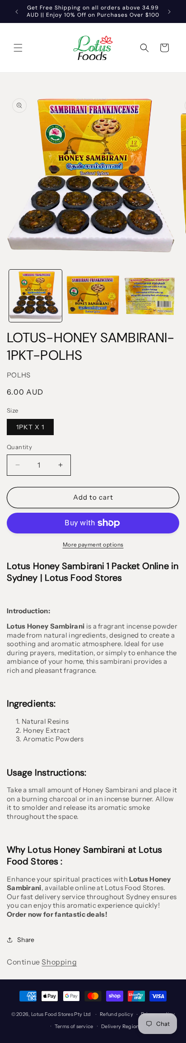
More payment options (93, 544)
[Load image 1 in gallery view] (35, 296)
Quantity (19, 446)
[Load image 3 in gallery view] (150, 296)
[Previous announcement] (17, 12)
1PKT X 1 (30, 427)
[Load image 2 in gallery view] (92, 296)
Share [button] (26, 940)
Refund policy (116, 1014)
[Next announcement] (169, 12)
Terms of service (74, 1026)
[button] (18, 48)
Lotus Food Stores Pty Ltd (61, 1014)
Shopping (59, 961)
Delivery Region (120, 1026)
